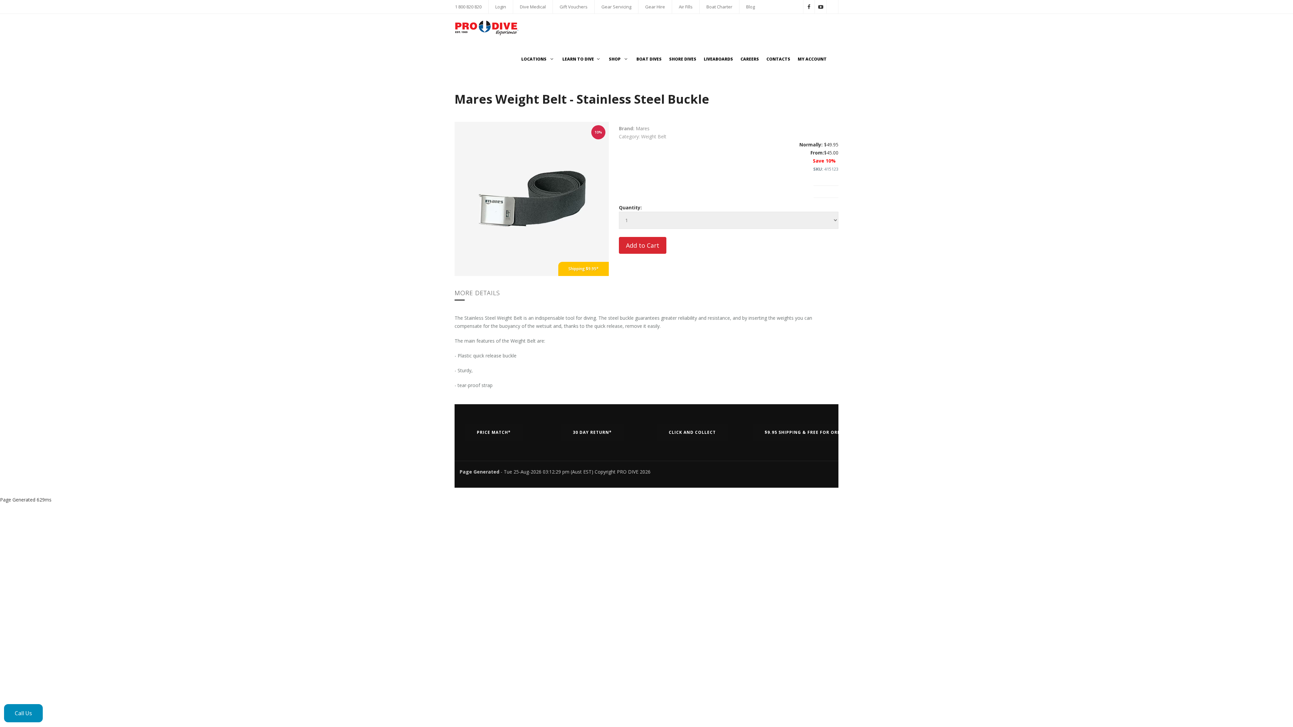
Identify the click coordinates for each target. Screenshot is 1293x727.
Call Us (23, 713)
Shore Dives (682, 59)
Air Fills (686, 7)
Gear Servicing (616, 7)
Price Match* (494, 432)
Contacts (778, 59)
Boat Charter (719, 7)
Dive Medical (533, 7)
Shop (615, 59)
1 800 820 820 (468, 7)
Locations (534, 59)
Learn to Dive (578, 59)
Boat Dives (649, 59)
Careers (749, 59)
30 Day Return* (592, 432)
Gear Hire (655, 7)
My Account (812, 59)
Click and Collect (692, 432)
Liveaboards (718, 59)
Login (500, 7)
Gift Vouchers (574, 7)
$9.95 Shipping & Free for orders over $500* (821, 432)
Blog (750, 7)
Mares (643, 128)
